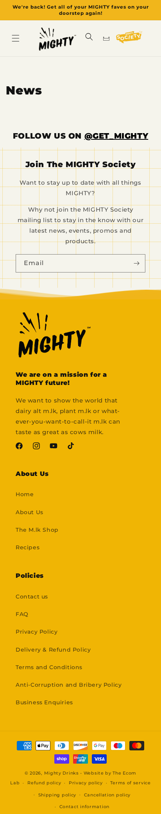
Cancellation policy (107, 795)
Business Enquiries (44, 702)
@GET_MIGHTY (116, 136)
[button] (15, 38)
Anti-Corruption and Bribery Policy (69, 684)
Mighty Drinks (61, 773)
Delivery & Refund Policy (53, 649)
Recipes (27, 547)
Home (25, 494)
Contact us (32, 596)
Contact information (84, 806)
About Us (29, 512)
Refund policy (44, 783)
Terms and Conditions (49, 667)
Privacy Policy (36, 631)
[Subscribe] (136, 263)
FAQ (22, 614)
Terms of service (130, 783)
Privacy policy (86, 783)
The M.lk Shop (37, 529)
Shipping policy (57, 795)
